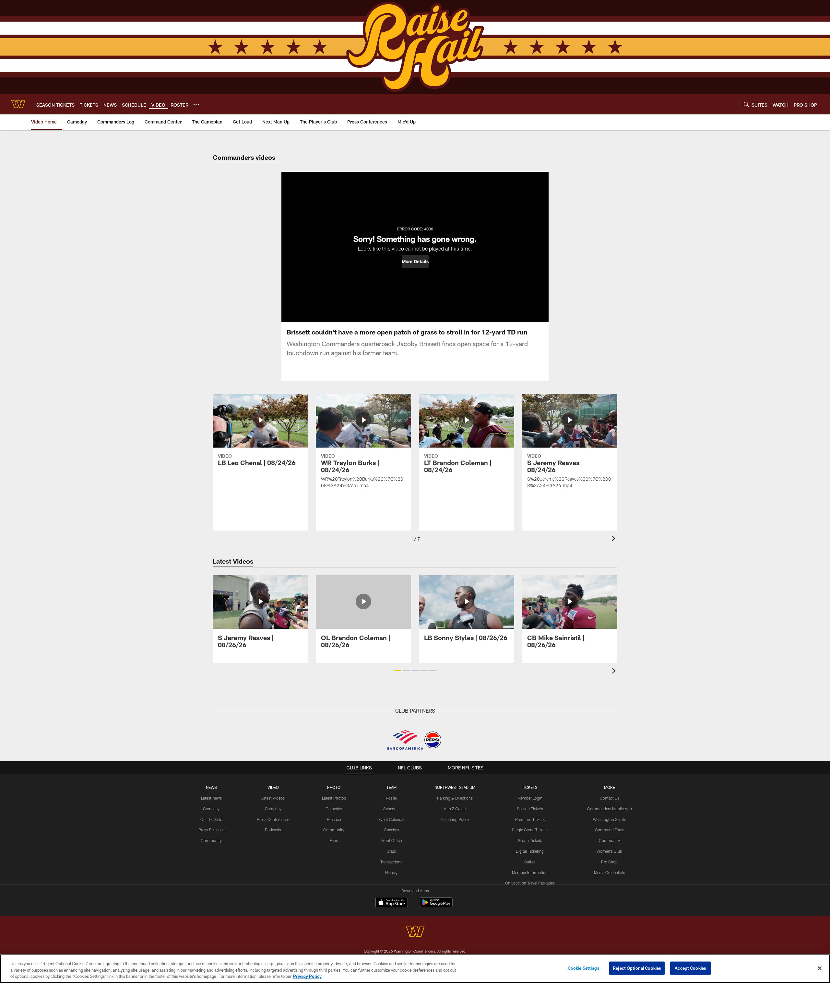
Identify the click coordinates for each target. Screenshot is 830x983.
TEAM (391, 787)
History (391, 872)
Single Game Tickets (530, 829)
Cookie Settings (583, 967)
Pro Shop (609, 862)
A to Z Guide (455, 808)
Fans (334, 840)
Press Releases (211, 829)
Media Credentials (609, 872)
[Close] (819, 968)
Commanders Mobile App (609, 808)
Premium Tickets (530, 819)
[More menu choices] (196, 104)
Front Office (391, 840)
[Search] (746, 104)
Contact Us (609, 798)
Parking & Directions (455, 798)
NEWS (211, 787)
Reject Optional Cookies (637, 967)
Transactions (391, 862)
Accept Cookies (690, 967)
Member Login (529, 798)
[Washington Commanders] (415, 932)
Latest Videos (273, 798)
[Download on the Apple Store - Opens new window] (392, 903)
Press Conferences (273, 819)
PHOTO (333, 787)
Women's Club (609, 851)
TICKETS (530, 787)
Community (211, 840)
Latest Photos (334, 798)
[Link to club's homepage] (18, 104)
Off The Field (211, 819)
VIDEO (273, 787)
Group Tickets (530, 840)
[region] (415, 968)
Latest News (211, 798)
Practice (334, 819)
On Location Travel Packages (530, 883)
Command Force (609, 829)
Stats (391, 851)
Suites (529, 862)
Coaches (391, 829)
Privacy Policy (307, 976)
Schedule (391, 808)
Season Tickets (530, 808)
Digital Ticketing (530, 851)
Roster (391, 798)
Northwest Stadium (454, 787)
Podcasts (273, 829)
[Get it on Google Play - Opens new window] (436, 906)
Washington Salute (609, 819)
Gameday (211, 808)
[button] (415, 261)
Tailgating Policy (455, 819)
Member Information (530, 872)
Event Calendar (391, 819)
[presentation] (614, 539)
